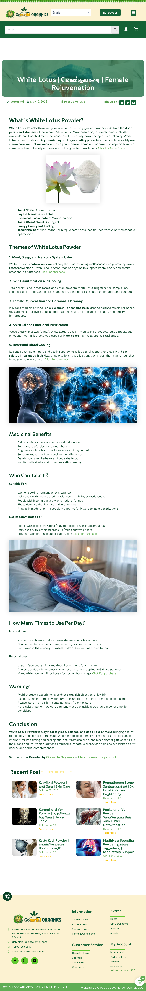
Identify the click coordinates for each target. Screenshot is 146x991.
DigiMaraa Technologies (127, 987)
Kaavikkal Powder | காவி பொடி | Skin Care (54, 784)
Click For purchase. (57, 359)
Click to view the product (97, 757)
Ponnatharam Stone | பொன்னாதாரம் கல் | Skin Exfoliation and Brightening (119, 788)
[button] (133, 13)
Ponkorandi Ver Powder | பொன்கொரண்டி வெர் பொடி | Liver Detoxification (117, 817)
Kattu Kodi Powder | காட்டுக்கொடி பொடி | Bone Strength (54, 844)
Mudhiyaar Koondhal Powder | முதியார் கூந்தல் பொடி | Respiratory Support (119, 846)
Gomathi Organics (60, 757)
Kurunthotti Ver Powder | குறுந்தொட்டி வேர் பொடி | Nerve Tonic (54, 815)
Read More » (46, 794)
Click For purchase (53, 272)
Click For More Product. (113, 148)
